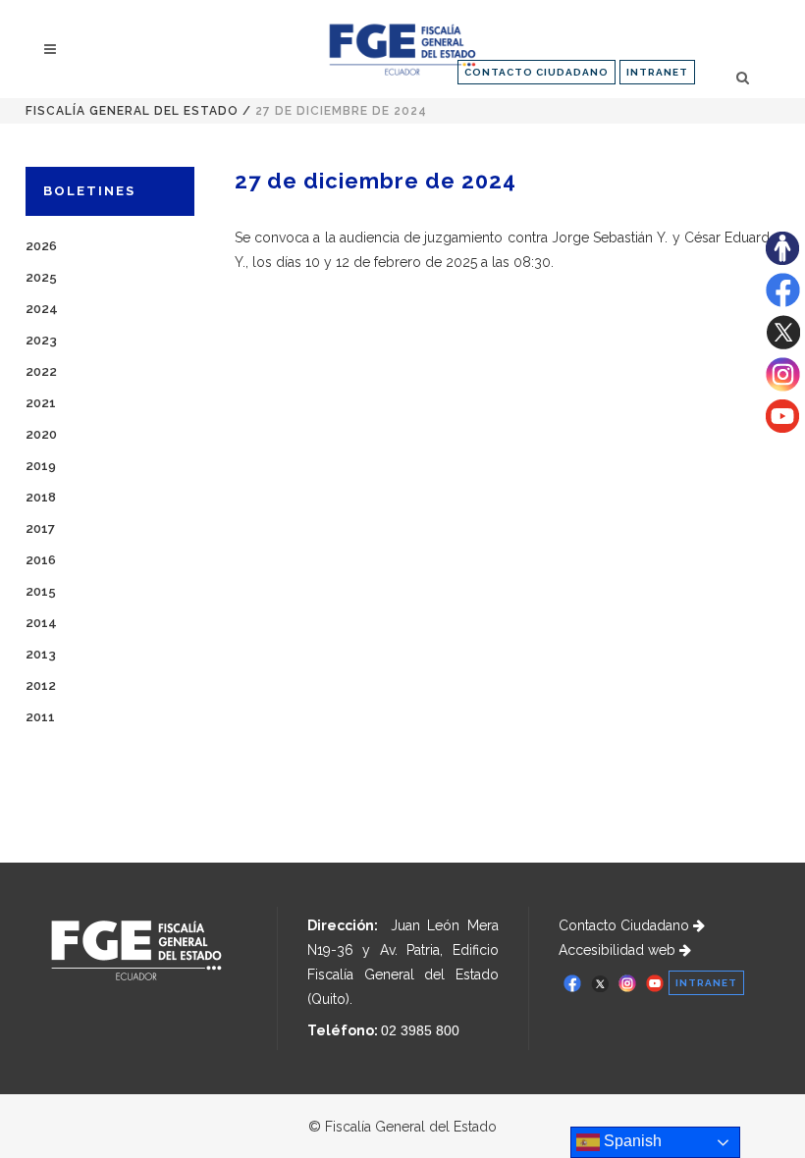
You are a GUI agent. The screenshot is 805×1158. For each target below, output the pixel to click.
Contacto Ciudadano (626, 925)
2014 (41, 622)
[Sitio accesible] (782, 260)
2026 (41, 245)
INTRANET (657, 72)
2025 (41, 277)
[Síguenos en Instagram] (783, 387)
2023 (41, 340)
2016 (41, 560)
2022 (41, 371)
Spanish (631, 1140)
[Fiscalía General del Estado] (402, 50)
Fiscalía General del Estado (132, 111)
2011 (40, 717)
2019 (41, 465)
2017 (40, 528)
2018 (41, 497)
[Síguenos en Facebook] (783, 302)
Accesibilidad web (619, 950)
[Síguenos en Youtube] (782, 428)
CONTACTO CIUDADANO (536, 72)
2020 (41, 434)
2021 (41, 402)
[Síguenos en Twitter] (783, 344)
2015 (41, 591)
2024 (42, 308)
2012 (41, 685)
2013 (41, 654)
